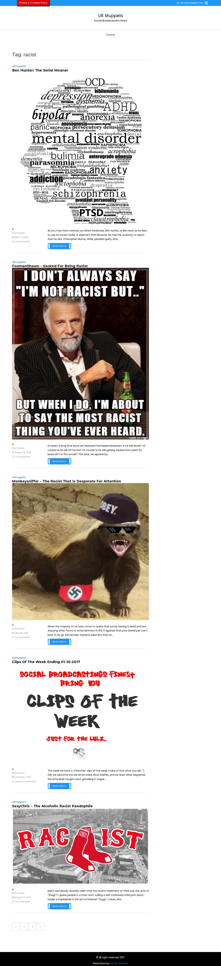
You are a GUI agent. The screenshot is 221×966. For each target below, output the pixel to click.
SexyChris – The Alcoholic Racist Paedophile (52, 806)
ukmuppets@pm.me (191, 2)
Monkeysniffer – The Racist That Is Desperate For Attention (66, 481)
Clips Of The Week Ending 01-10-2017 (46, 662)
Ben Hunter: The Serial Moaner (40, 70)
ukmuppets (19, 66)
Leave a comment (25, 781)
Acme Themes (119, 963)
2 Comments (22, 241)
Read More (59, 246)
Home (110, 34)
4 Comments (22, 456)
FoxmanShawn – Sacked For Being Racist (50, 266)
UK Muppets (110, 15)
